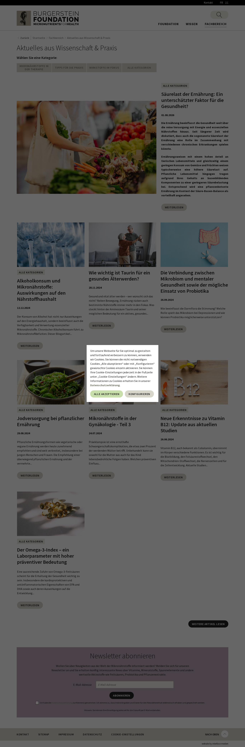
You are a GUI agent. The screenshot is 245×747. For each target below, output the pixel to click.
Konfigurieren (139, 394)
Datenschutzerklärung (105, 385)
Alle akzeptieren (106, 394)
